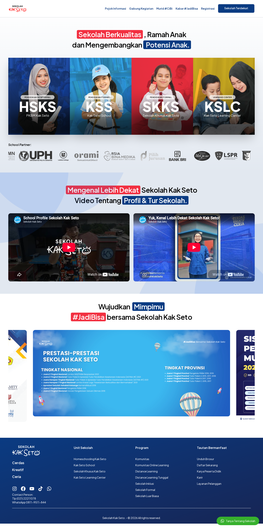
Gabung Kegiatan (141, 8)
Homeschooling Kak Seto (90, 459)
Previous (5, 376)
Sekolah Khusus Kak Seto (90, 471)
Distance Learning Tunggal (151, 477)
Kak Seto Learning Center (90, 477)
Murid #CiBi (164, 8)
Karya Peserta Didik (209, 471)
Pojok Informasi (115, 8)
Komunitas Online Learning (152, 465)
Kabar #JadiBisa (187, 8)
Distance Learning (146, 471)
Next (258, 376)
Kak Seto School (84, 465)
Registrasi (208, 8)
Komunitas (142, 459)
